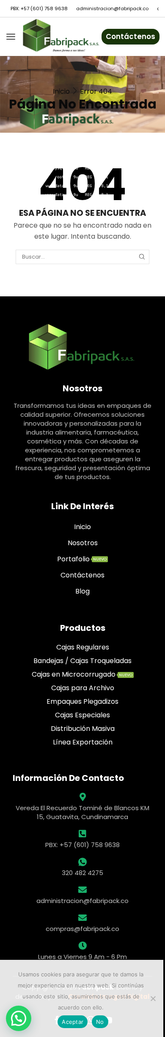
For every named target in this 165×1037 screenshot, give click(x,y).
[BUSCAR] (142, 257)
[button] (18, 1018)
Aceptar (72, 1021)
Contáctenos (130, 36)
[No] (152, 998)
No (100, 1021)
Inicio (61, 91)
